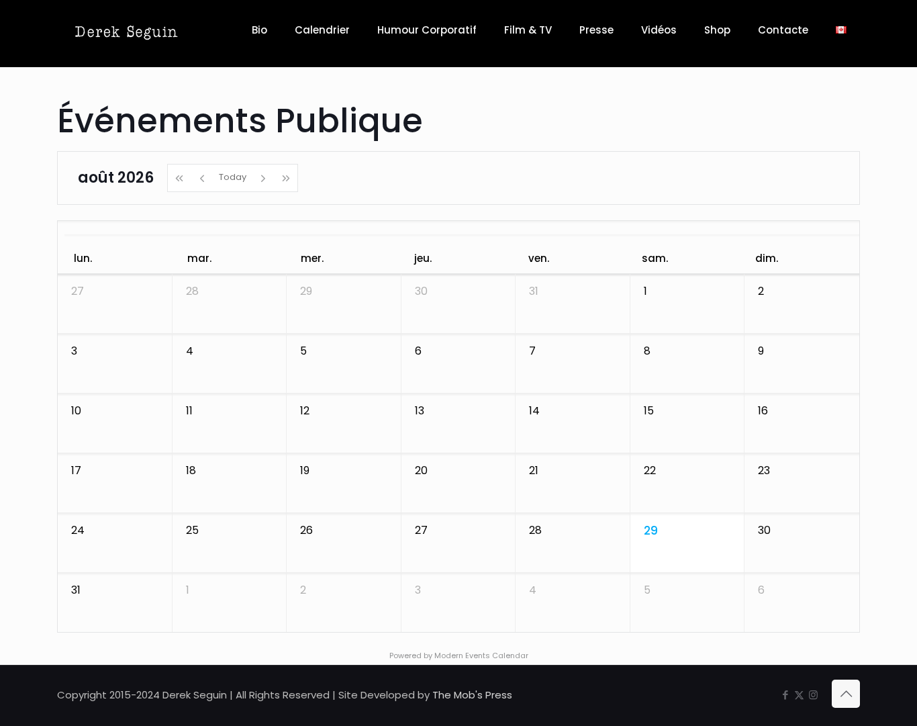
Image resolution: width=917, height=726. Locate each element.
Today (232, 177)
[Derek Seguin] (126, 30)
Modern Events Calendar (481, 655)
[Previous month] (202, 178)
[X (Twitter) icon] (799, 695)
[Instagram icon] (813, 695)
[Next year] (286, 178)
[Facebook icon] (785, 695)
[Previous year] (179, 178)
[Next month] (263, 178)
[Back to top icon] (846, 694)
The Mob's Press (472, 695)
